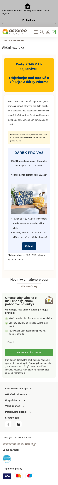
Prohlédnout (29, 20)
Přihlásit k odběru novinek (29, 352)
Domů (4, 41)
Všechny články (29, 286)
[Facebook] (10, 426)
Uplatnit (29, 246)
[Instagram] (20, 426)
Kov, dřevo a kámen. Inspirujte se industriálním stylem (26, 12)
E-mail (10, 342)
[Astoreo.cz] (14, 32)
